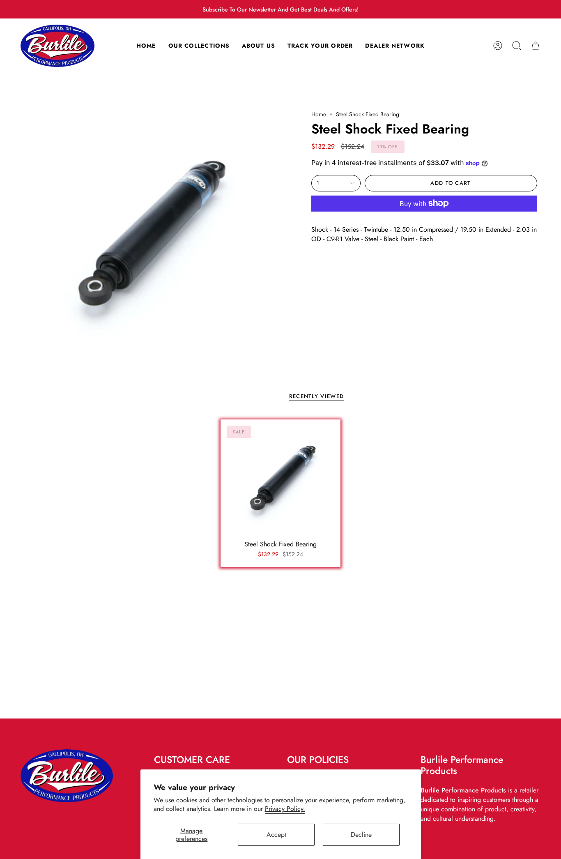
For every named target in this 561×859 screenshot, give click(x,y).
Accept (276, 834)
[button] (516, 45)
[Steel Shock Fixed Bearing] (281, 480)
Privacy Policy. (285, 808)
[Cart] (535, 45)
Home (318, 114)
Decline (361, 834)
